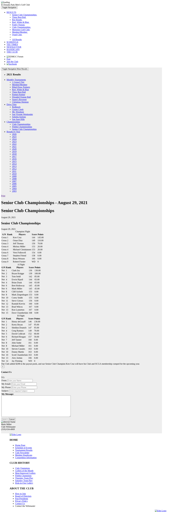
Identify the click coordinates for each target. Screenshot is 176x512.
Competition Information (26, 457)
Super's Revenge (19, 99)
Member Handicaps (23, 455)
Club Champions (22, 468)
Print (3, 196)
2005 (14, 186)
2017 (14, 156)
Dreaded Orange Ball (21, 97)
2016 (14, 159)
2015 (14, 161)
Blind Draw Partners (21, 87)
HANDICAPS (13, 49)
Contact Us (20, 503)
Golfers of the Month (24, 471)
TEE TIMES (12, 44)
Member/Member (20, 32)
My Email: (6, 384)
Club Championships (21, 27)
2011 (14, 171)
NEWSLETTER (14, 47)
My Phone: (6, 387)
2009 (14, 176)
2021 (14, 146)
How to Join (20, 493)
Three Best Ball (19, 17)
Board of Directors (23, 496)
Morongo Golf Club (21, 29)
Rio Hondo (17, 20)
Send (4, 419)
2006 (14, 183)
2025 (14, 136)
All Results (17, 39)
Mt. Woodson (18, 112)
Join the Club (12, 61)
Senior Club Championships (24, 15)
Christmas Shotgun (20, 102)
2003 (14, 191)
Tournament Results (23, 450)
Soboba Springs (19, 117)
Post (8, 59)
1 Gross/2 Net (18, 82)
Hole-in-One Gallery (24, 483)
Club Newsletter (22, 452)
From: (4, 380)
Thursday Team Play (24, 478)
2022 (14, 144)
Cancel (12, 419)
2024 (14, 139)
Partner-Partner (18, 94)
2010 (14, 174)
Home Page (20, 445)
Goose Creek (18, 109)
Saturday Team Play (24, 480)
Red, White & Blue (20, 22)
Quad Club (17, 34)
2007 (14, 181)
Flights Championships (22, 127)
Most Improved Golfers (25, 473)
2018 (14, 154)
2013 (14, 166)
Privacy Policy (21, 501)
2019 (14, 151)
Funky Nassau (18, 25)
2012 (14, 169)
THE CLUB (12, 52)
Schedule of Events (23, 448)
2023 (14, 141)
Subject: (5, 391)
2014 (14, 164)
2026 (14, 134)
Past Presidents (21, 498)
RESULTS (11, 12)
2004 (14, 188)
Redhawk (16, 107)
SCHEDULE (12, 42)
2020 (14, 149)
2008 (14, 179)
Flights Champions (23, 475)
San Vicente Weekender (22, 114)
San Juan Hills (18, 119)
